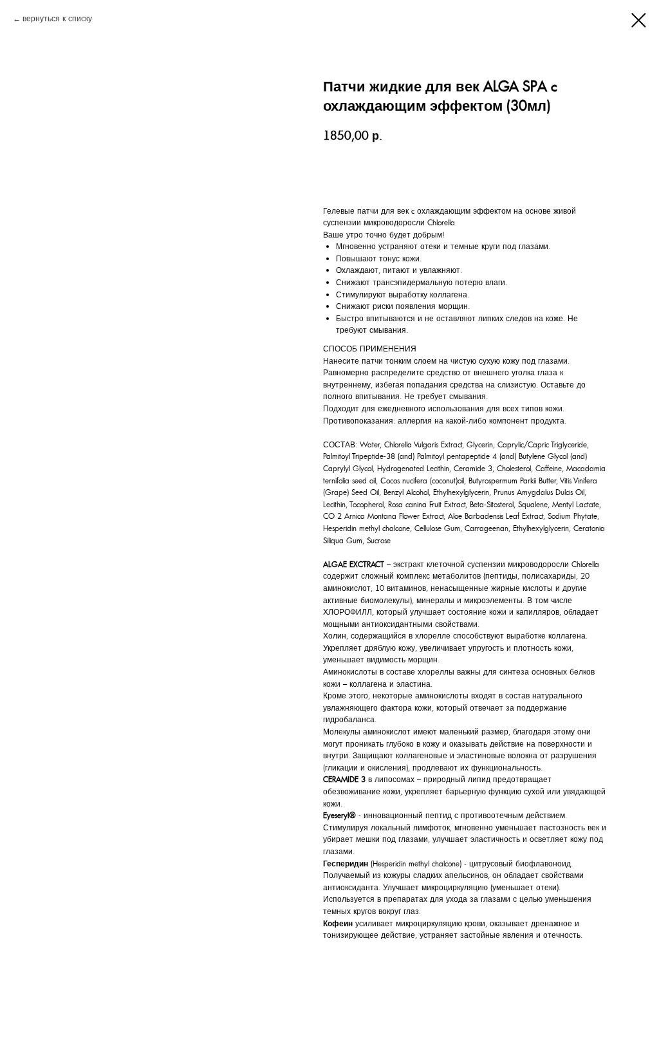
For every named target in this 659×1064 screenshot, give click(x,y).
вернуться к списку (57, 19)
